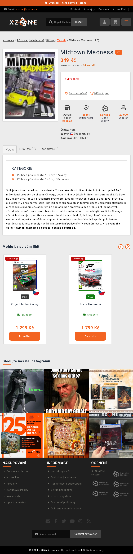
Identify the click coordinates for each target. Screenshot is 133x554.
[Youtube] (72, 521)
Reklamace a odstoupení (66, 483)
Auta (73, 129)
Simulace (63, 179)
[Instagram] (80, 521)
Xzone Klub (120, 9)
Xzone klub (13, 477)
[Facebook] (56, 521)
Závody (62, 175)
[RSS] (88, 521)
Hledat (78, 22)
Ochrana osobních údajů (66, 508)
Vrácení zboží (15, 496)
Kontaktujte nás (61, 471)
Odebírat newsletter (85, 534)
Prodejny (89, 9)
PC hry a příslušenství (30, 175)
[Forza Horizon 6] (90, 275)
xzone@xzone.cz (22, 9)
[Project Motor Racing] (25, 275)
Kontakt (75, 9)
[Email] (47, 521)
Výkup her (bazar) (62, 490)
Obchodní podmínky (63, 502)
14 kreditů (89, 65)
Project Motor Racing (25, 304)
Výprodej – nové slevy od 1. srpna (68, 3)
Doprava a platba (17, 471)
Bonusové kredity (17, 490)
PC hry (51, 175)
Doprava (104, 9)
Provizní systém (61, 496)
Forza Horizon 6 (90, 304)
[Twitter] (64, 521)
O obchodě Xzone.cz (63, 477)
